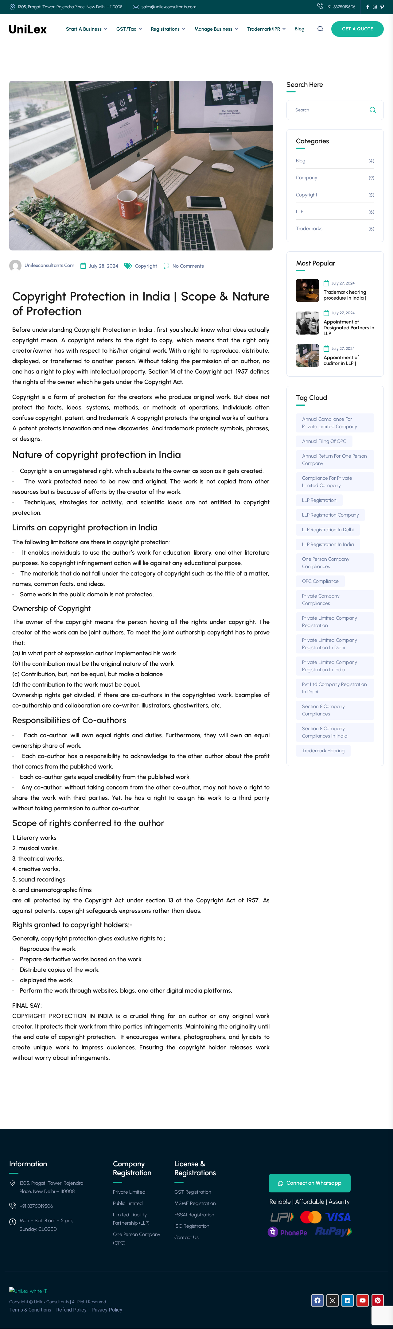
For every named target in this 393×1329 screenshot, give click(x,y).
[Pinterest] (378, 1300)
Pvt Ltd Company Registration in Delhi (334, 688)
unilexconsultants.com (49, 265)
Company (306, 177)
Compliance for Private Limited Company (327, 481)
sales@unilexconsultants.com (169, 7)
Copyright (146, 266)
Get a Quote (357, 29)
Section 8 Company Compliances (323, 710)
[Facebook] (317, 1300)
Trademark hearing (323, 751)
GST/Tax (126, 29)
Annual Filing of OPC (324, 441)
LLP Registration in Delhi (328, 530)
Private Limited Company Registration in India (329, 665)
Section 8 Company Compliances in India (324, 732)
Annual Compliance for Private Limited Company (329, 422)
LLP (299, 212)
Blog (300, 29)
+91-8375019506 (341, 7)
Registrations (165, 29)
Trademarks (309, 228)
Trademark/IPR (263, 29)
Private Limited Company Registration (329, 621)
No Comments (188, 266)
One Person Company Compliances (325, 562)
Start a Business (84, 29)
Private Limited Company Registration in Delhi (329, 643)
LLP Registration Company (330, 515)
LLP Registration (319, 500)
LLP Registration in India (328, 544)
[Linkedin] (347, 1300)
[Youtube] (362, 1300)
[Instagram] (332, 1300)
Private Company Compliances (321, 599)
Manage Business (213, 29)
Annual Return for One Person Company (334, 459)
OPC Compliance (320, 581)
